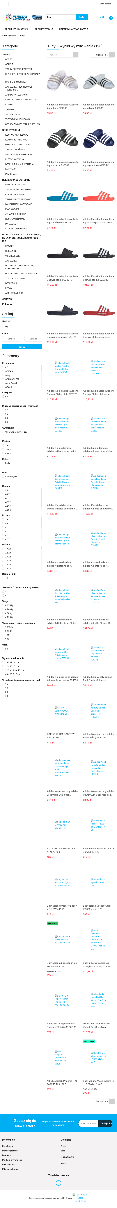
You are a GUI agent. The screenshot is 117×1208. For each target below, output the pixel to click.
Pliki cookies (8, 1164)
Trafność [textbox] (53, 55)
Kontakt (64, 1163)
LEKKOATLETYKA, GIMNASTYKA (21, 99)
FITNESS (9, 104)
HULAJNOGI (11, 251)
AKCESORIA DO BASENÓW (18, 189)
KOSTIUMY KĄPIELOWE (16, 135)
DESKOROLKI (11, 283)
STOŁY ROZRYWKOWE (16, 228)
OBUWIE (9, 64)
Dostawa (6, 1155)
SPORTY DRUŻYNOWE (16, 82)
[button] (8, 1140)
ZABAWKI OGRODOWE (16, 214)
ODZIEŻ (9, 59)
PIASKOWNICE (12, 209)
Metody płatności (10, 1150)
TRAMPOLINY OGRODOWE (18, 199)
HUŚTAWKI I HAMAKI (15, 219)
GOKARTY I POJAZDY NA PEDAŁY (21, 273)
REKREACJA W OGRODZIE (16, 180)
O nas (63, 1146)
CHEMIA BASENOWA (15, 194)
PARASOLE (10, 224)
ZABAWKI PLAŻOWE (15, 149)
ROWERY (9, 246)
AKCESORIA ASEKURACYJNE (19, 154)
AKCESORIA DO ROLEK (16, 293)
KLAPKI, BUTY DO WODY (17, 139)
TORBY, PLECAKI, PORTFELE (19, 69)
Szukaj (22, 347)
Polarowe (7, 304)
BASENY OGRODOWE (15, 184)
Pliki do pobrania (10, 1169)
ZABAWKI (7, 299)
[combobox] (62, 54)
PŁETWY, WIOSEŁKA (15, 159)
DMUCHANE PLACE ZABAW (18, 204)
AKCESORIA (11, 261)
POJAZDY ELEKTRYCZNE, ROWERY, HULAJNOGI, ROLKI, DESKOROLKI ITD (21, 238)
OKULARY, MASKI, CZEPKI (17, 144)
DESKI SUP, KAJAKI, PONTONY (20, 164)
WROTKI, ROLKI (13, 256)
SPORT (6, 54)
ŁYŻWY (8, 288)
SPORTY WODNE (11, 130)
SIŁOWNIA (10, 109)
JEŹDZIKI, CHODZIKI (15, 278)
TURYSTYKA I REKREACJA (18, 119)
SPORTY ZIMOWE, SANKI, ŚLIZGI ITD (22, 124)
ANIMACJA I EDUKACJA (17, 95)
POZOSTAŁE (11, 174)
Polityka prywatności (12, 1160)
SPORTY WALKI (12, 114)
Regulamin (7, 1146)
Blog (63, 1150)
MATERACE (11, 169)
